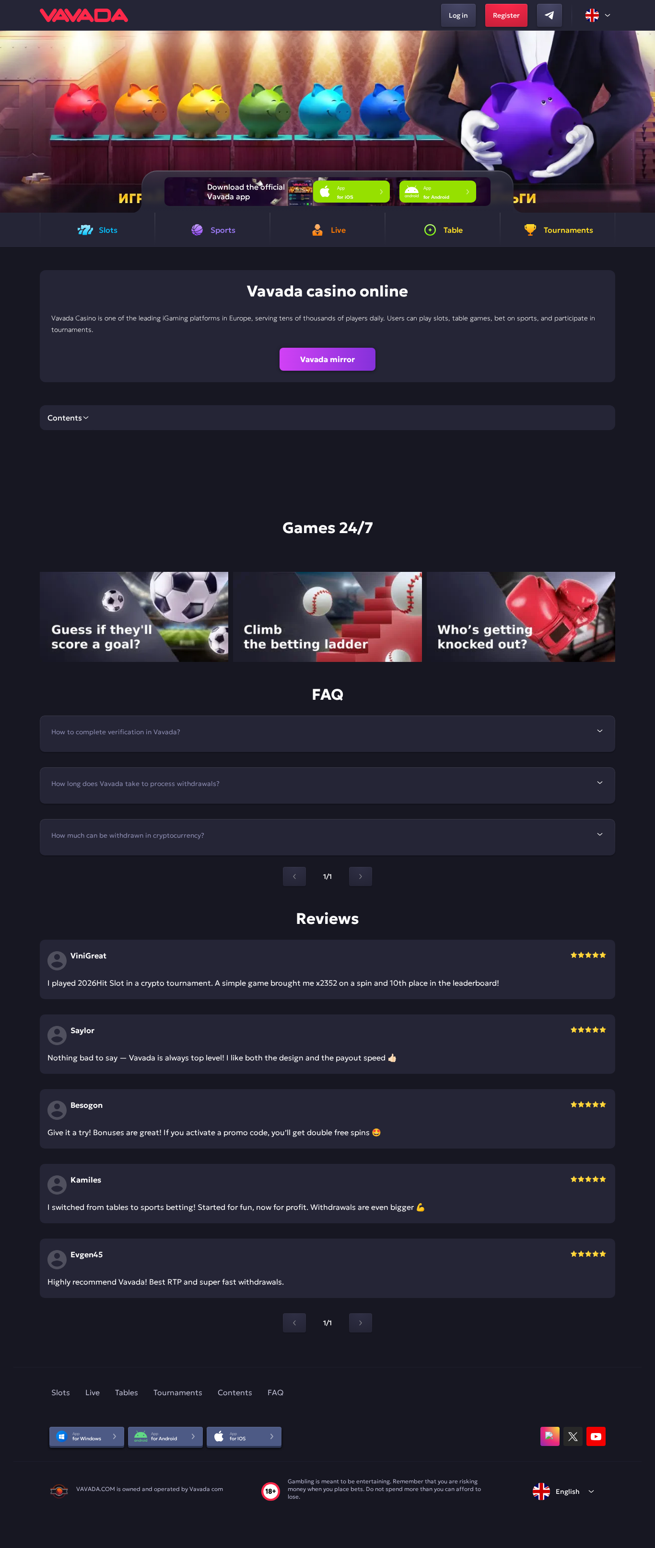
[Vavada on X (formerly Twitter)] (573, 1436)
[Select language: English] (598, 15)
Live (92, 1392)
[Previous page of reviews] (294, 1322)
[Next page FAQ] (360, 876)
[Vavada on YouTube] (596, 1436)
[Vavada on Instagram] (550, 1436)
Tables (126, 1392)
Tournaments (177, 1392)
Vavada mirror (327, 359)
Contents (235, 1392)
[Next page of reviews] (360, 1322)
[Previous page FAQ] (294, 876)
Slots (60, 1392)
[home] (84, 15)
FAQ (275, 1392)
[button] (643, 121)
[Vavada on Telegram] (549, 15)
